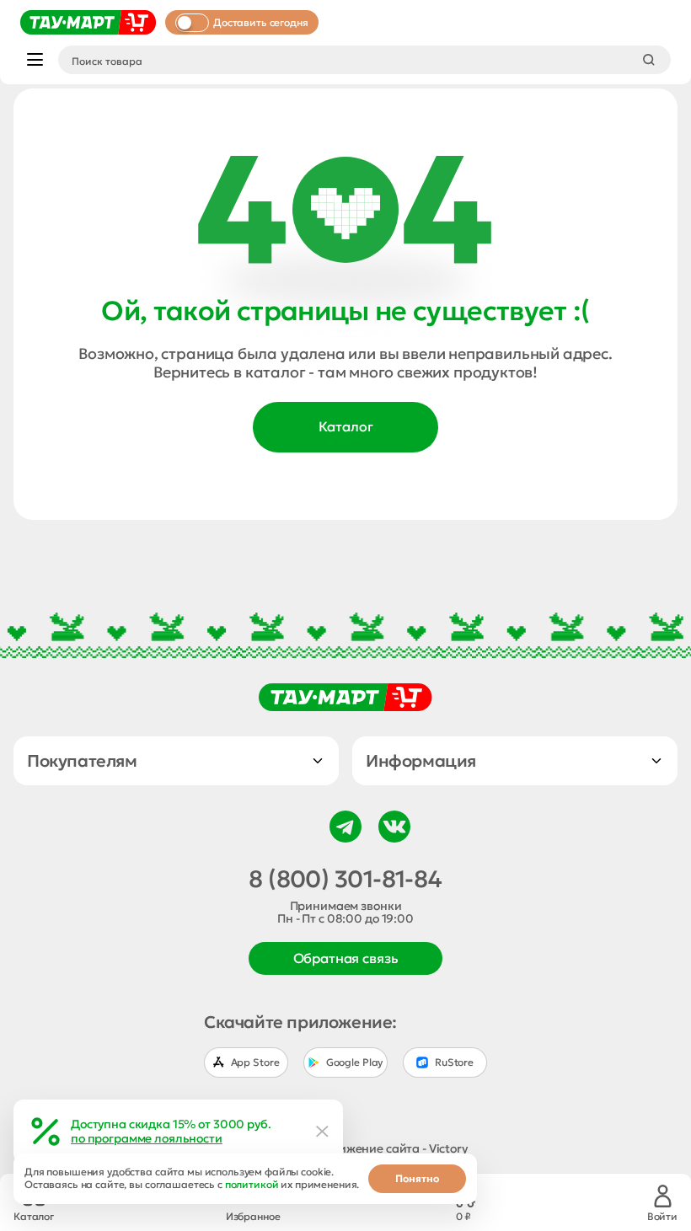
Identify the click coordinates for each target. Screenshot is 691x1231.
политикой (252, 1184)
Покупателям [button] (82, 761)
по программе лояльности (146, 1138)
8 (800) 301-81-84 (345, 879)
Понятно (417, 1178)
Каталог (346, 426)
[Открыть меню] (35, 59)
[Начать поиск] (649, 60)
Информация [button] (421, 761)
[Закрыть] (322, 1131)
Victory (448, 1148)
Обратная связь (346, 958)
